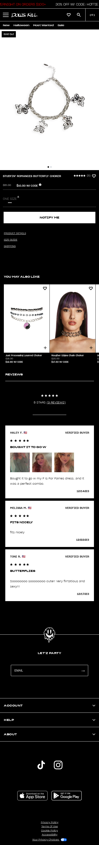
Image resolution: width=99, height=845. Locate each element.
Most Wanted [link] (43, 25)
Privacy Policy (49, 822)
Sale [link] (61, 25)
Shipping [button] (10, 246)
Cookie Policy (49, 830)
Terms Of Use (49, 826)
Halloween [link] (21, 25)
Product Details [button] (15, 233)
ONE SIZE (10, 198)
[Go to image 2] (51, 167)
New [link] (6, 25)
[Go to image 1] (48, 167)
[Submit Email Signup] (83, 670)
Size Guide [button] (10, 240)
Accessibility (49, 835)
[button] (75, 4)
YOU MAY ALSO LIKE (22, 276)
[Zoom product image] (49, 99)
